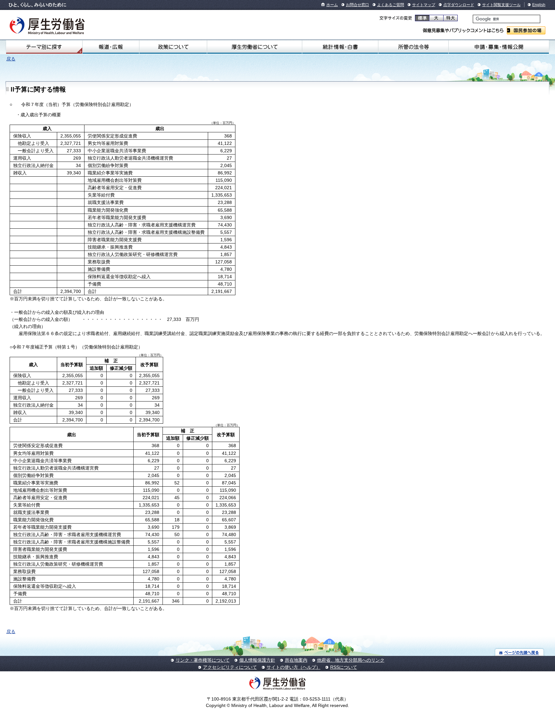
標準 (422, 18)
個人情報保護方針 (257, 660)
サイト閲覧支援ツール (501, 5)
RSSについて (343, 667)
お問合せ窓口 (357, 5)
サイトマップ (423, 5)
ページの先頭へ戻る (519, 652)
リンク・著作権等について (203, 660)
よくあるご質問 (390, 5)
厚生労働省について (254, 47)
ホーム (332, 5)
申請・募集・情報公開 (499, 47)
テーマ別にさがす (44, 47)
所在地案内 (296, 660)
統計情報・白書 (340, 47)
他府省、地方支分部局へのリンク (350, 660)
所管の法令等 (413, 47)
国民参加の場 (526, 30)
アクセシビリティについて (230, 667)
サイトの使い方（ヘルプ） (294, 667)
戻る (10, 58)
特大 (450, 18)
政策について (173, 47)
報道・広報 (111, 47)
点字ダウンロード (458, 5)
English (538, 5)
